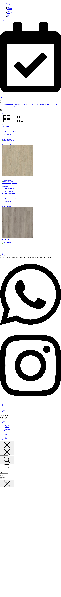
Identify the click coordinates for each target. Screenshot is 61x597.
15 (2, 112)
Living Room (3, 106)
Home (1, 97)
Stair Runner (20, 106)
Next (2, 254)
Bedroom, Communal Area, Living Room (18, 104)
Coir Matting (30, 104)
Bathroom (2, 104)
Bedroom (6, 104)
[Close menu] (7, 444)
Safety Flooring (15, 106)
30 (2, 113)
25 (2, 252)
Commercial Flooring (36, 104)
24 (2, 251)
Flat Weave (54, 104)
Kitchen (57, 104)
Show (1, 110)
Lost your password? (5, 478)
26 (2, 253)
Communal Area (44, 104)
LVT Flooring (9, 106)
